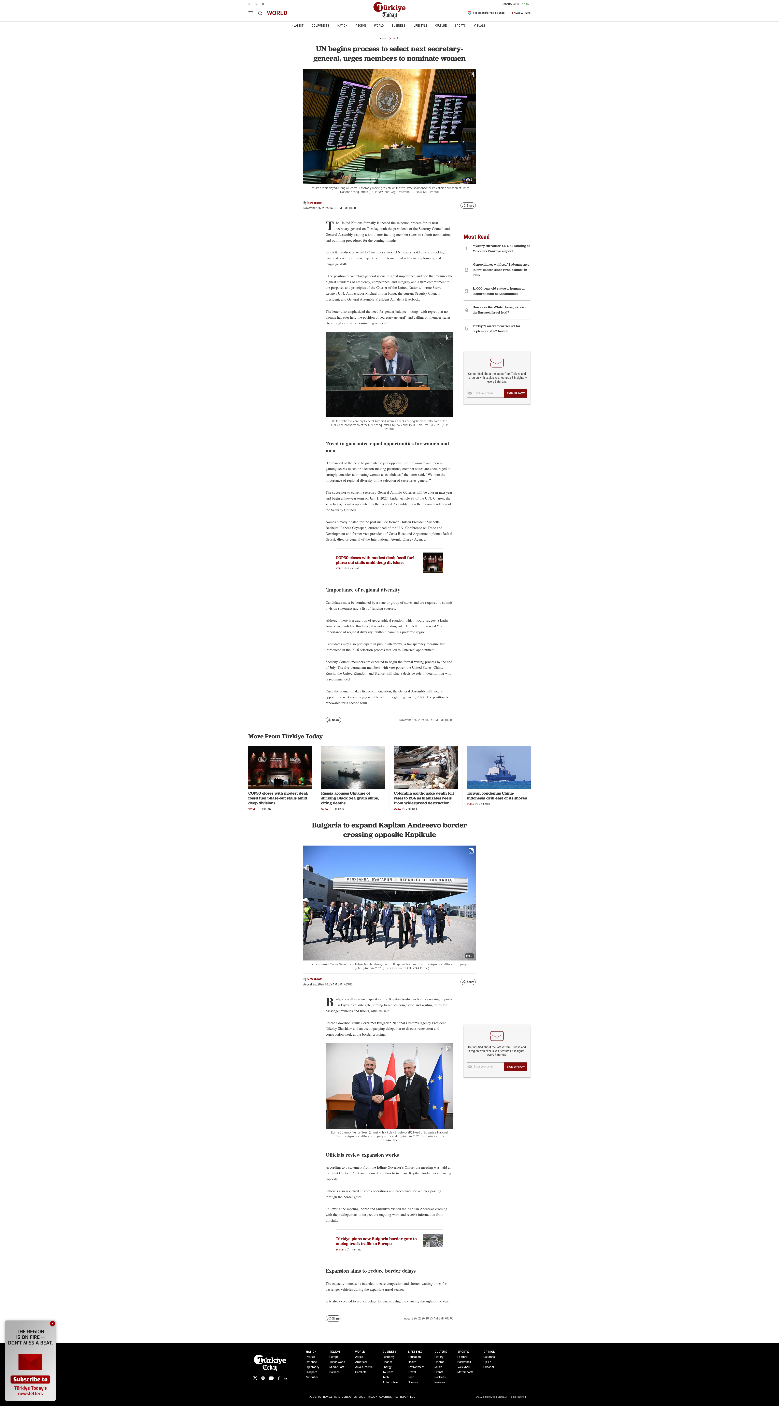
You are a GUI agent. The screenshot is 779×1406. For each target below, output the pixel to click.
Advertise (385, 1397)
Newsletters (331, 1397)
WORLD (379, 26)
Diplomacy (312, 1367)
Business (341, 1249)
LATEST (298, 26)
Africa (359, 1357)
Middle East (336, 1367)
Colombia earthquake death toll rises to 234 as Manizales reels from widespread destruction (424, 798)
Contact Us (349, 1397)
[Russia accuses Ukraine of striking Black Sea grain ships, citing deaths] (353, 767)
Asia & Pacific (363, 1367)
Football (462, 1357)
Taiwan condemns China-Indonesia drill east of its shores (497, 795)
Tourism (388, 1372)
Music (438, 1367)
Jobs (362, 1397)
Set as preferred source (489, 12)
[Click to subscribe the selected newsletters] (515, 393)
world (277, 12)
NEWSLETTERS (522, 13)
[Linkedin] (285, 1378)
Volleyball (463, 1367)
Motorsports (465, 1372)
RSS (396, 1397)
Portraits (440, 1377)
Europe (334, 1357)
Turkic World (337, 1362)
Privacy (372, 1397)
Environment (416, 1367)
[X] (255, 1378)
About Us (315, 1397)
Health (412, 1362)
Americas (361, 1362)
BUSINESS (398, 26)
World (396, 38)
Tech (386, 1377)
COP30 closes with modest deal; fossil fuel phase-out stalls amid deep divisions (375, 560)
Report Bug (407, 1397)
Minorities (312, 1377)
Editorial (488, 1367)
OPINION (489, 1352)
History (439, 1357)
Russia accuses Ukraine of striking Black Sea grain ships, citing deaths (350, 798)
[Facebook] (279, 1378)
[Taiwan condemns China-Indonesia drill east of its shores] (499, 767)
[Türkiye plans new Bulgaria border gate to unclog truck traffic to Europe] (433, 1240)
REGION (361, 26)
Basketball (464, 1362)
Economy (389, 1357)
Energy (387, 1367)
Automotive (390, 1382)
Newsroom (314, 203)
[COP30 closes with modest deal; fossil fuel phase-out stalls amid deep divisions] (433, 563)
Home (383, 38)
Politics (310, 1357)
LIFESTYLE (420, 26)
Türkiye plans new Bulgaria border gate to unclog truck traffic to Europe (376, 1241)
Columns (489, 1357)
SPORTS (460, 26)
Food (411, 1377)
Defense (311, 1362)
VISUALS (479, 26)
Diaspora (311, 1372)
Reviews (440, 1382)
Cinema (439, 1362)
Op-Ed (487, 1362)
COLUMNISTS (320, 26)
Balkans (334, 1372)
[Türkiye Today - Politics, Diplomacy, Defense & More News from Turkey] (389, 10)
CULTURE (441, 26)
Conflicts (360, 1372)
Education (414, 1357)
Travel (412, 1372)
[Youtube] (271, 1378)
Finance (388, 1362)
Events (439, 1372)
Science (413, 1382)
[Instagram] (263, 1378)
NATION (342, 26)
